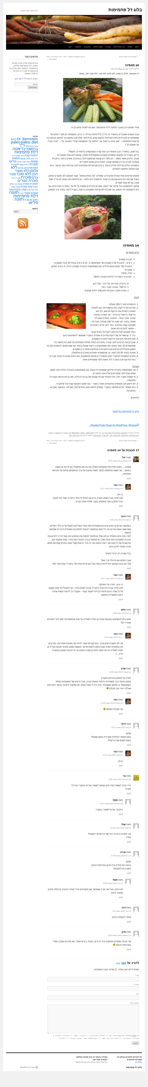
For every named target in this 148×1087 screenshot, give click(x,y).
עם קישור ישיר (74, 435)
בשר (27, 146)
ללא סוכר (105, 435)
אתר (137, 994)
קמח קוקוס (20, 189)
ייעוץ (70, 47)
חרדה (19, 162)
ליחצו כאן (19, 78)
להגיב (129, 478)
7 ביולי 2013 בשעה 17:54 (113, 637)
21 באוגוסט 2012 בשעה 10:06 (119, 461)
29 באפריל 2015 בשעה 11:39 (112, 703)
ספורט (26, 184)
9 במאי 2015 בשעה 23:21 (121, 727)
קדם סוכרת (27, 186)
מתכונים (87, 47)
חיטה (32, 159)
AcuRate (138, 1062)
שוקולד (27, 193)
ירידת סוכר (24, 164)
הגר (112, 69)
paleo (82, 433)
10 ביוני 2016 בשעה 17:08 (121, 856)
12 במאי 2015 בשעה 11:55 (112, 755)
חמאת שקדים (26, 162)
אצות (36, 146)
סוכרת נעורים (27, 180)
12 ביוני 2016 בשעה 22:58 (113, 883)
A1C (13, 139)
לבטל (118, 963)
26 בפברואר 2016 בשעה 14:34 (111, 804)
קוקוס (18, 187)
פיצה (15, 184)
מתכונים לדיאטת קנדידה (111, 433)
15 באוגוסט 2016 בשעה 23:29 (119, 935)
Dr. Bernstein (74, 433)
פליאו (11, 184)
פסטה (35, 187)
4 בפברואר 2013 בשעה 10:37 (112, 579)
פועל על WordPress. (27, 1067)
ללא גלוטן (124, 435)
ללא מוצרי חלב (115, 435)
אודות (130, 47)
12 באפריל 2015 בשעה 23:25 (120, 672)
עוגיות (20, 184)
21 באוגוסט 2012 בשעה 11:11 (111, 489)
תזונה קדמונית (31, 200)
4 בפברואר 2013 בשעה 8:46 (120, 520)
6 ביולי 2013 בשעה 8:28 (122, 613)
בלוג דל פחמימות (125, 9)
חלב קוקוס (25, 158)
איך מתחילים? (119, 47)
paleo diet (90, 433)
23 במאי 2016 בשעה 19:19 (120, 828)
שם (137, 975)
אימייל (136, 985)
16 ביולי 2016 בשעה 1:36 (121, 911)
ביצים (66, 433)
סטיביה (34, 183)
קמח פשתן (30, 190)
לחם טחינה (23, 168)
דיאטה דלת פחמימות (25, 150)
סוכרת (26, 177)
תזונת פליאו (98, 47)
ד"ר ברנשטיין (59, 433)
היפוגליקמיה (31, 155)
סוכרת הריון (16, 178)
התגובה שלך (134, 1003)
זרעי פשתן (20, 156)
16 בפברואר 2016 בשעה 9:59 (120, 779)
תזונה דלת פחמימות (23, 194)
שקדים (21, 193)
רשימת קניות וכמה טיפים (129, 57)
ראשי (137, 47)
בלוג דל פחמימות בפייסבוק (126, 411)
